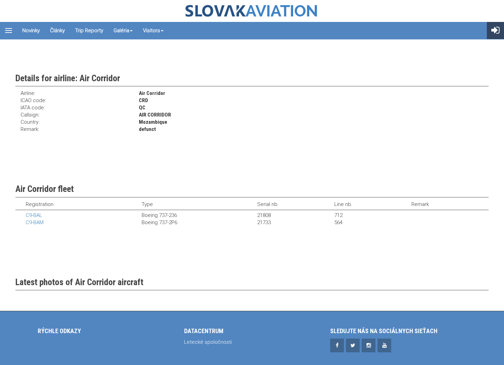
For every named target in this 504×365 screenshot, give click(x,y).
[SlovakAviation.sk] (252, 11)
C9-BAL (34, 215)
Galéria (121, 30)
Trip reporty (89, 30)
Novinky (31, 30)
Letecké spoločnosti (208, 342)
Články (57, 30)
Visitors (151, 30)
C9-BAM (35, 222)
